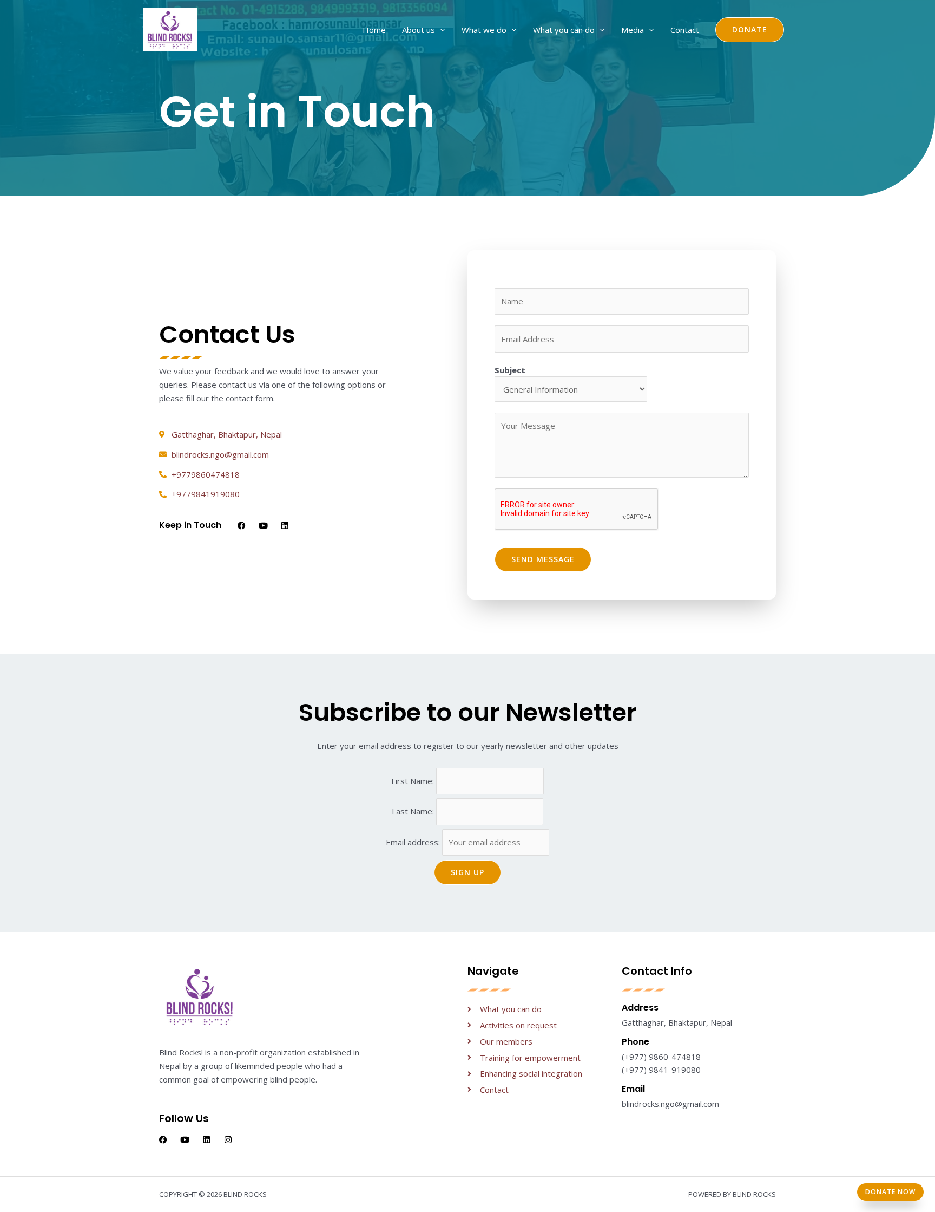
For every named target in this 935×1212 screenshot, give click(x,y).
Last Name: (414, 811)
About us (418, 29)
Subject (510, 369)
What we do (484, 29)
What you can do (564, 29)
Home (374, 29)
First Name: (413, 781)
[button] (749, 29)
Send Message (543, 559)
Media (632, 29)
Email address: (414, 842)
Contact (684, 29)
